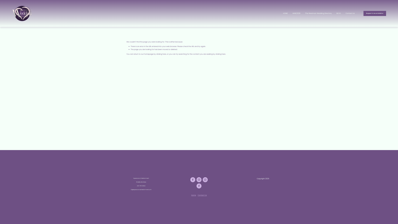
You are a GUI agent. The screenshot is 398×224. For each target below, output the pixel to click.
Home (193, 195)
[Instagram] (199, 179)
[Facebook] (192, 179)
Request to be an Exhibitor (374, 13)
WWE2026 (296, 13)
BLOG (339, 13)
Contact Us (350, 13)
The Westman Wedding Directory (318, 13)
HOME (285, 13)
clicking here (161, 54)
